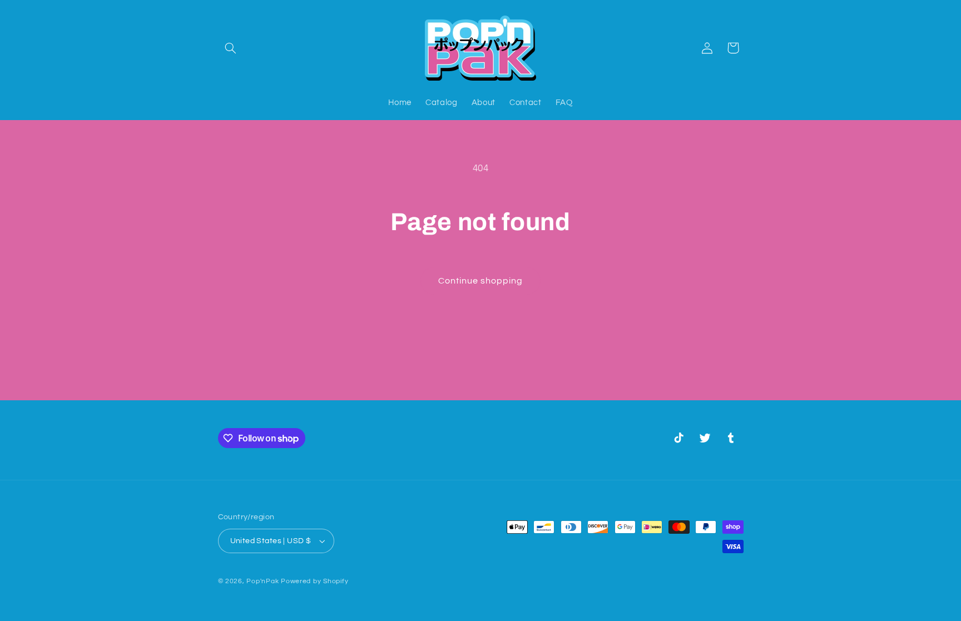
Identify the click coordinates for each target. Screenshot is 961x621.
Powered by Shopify (314, 581)
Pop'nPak (262, 581)
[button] (231, 48)
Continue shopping (480, 280)
